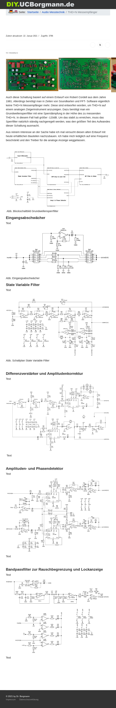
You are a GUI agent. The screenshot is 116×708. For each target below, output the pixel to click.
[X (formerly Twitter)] (100, 44)
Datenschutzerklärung (28, 699)
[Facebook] (92, 44)
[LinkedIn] (107, 44)
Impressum (11, 699)
